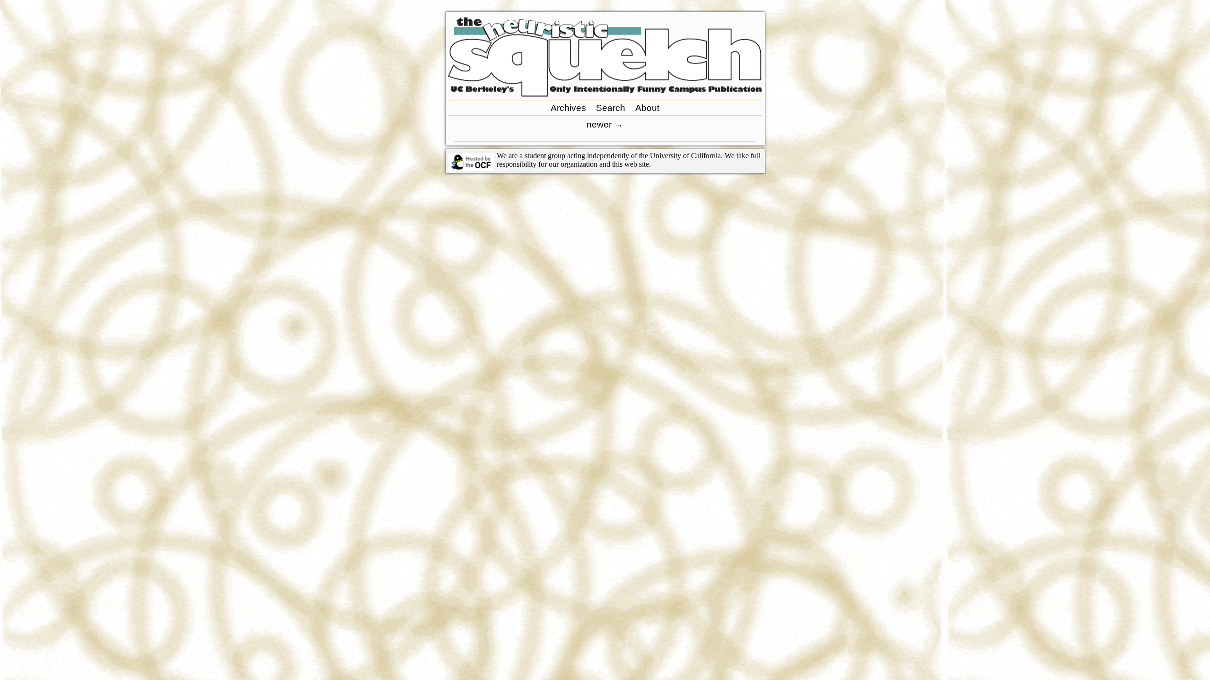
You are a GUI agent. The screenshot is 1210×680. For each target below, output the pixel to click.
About (647, 108)
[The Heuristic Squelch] (605, 94)
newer (605, 124)
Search (610, 108)
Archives (568, 108)
